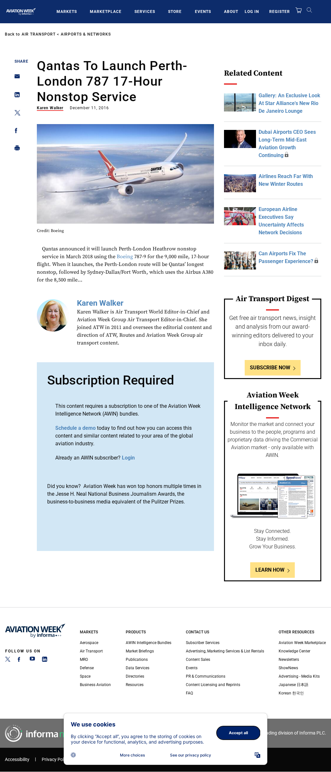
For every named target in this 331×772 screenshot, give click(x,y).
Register (279, 11)
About (231, 11)
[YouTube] (32, 660)
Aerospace (89, 642)
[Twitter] (7, 660)
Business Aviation (95, 684)
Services (144, 11)
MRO (84, 659)
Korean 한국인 (291, 693)
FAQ (189, 693)
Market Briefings (140, 651)
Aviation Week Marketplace (302, 642)
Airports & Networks (86, 34)
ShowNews (288, 668)
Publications (137, 659)
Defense (87, 668)
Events (203, 11)
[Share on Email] (15, 78)
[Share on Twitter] (15, 114)
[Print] (15, 149)
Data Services (137, 668)
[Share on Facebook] (15, 132)
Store (175, 11)
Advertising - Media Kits (299, 676)
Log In (252, 11)
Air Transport (39, 34)
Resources (135, 684)
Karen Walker (50, 108)
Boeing (125, 256)
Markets (67, 11)
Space (85, 676)
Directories (135, 676)
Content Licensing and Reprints (213, 684)
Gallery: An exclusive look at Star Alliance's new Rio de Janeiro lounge (289, 103)
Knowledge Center (294, 651)
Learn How (269, 570)
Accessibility (17, 759)
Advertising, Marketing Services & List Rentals (225, 651)
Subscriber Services (202, 642)
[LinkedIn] (44, 660)
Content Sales (198, 659)
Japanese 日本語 (293, 684)
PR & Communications (205, 676)
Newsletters (289, 659)
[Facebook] (20, 660)
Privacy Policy (55, 759)
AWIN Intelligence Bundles (148, 642)
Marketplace (106, 11)
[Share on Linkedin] (15, 96)
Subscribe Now (270, 368)
